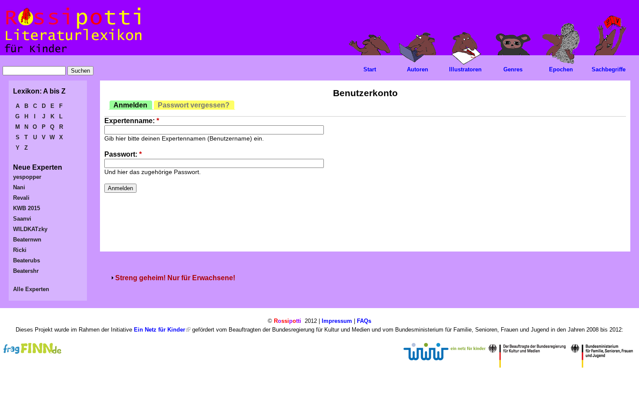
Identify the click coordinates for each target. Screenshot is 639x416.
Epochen (561, 69)
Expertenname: (131, 120)
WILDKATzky (30, 229)
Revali (21, 198)
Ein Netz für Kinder (159, 329)
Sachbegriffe (609, 69)
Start (369, 69)
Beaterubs (26, 260)
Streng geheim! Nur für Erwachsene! (175, 278)
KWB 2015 (26, 208)
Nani (19, 187)
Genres (513, 69)
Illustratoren (465, 69)
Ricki (20, 250)
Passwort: (123, 154)
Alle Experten (31, 289)
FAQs (364, 321)
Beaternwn (27, 239)
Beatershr (26, 271)
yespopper (27, 177)
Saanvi (22, 218)
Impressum (337, 321)
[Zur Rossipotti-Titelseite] (72, 53)
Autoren (417, 69)
